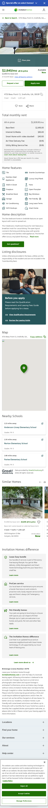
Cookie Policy (8, 781)
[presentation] (22, 513)
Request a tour (13, 83)
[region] (24, 782)
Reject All (24, 786)
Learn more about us (22, 662)
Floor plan (26, 60)
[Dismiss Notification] (44, 3)
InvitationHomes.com (10, 674)
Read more (34, 237)
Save (21, 106)
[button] (24, 3)
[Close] (44, 762)
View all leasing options (23, 77)
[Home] (23, 9)
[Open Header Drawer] (3, 10)
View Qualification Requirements (22, 315)
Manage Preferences (24, 801)
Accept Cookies (24, 793)
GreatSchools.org (35, 470)
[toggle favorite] (38, 522)
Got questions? (13, 244)
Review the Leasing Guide (19, 320)
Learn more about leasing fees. (15, 155)
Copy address (36, 337)
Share (31, 106)
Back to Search (11, 18)
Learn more (13, 575)
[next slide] (44, 482)
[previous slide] (40, 482)
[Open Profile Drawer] (43, 9)
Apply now (35, 83)
